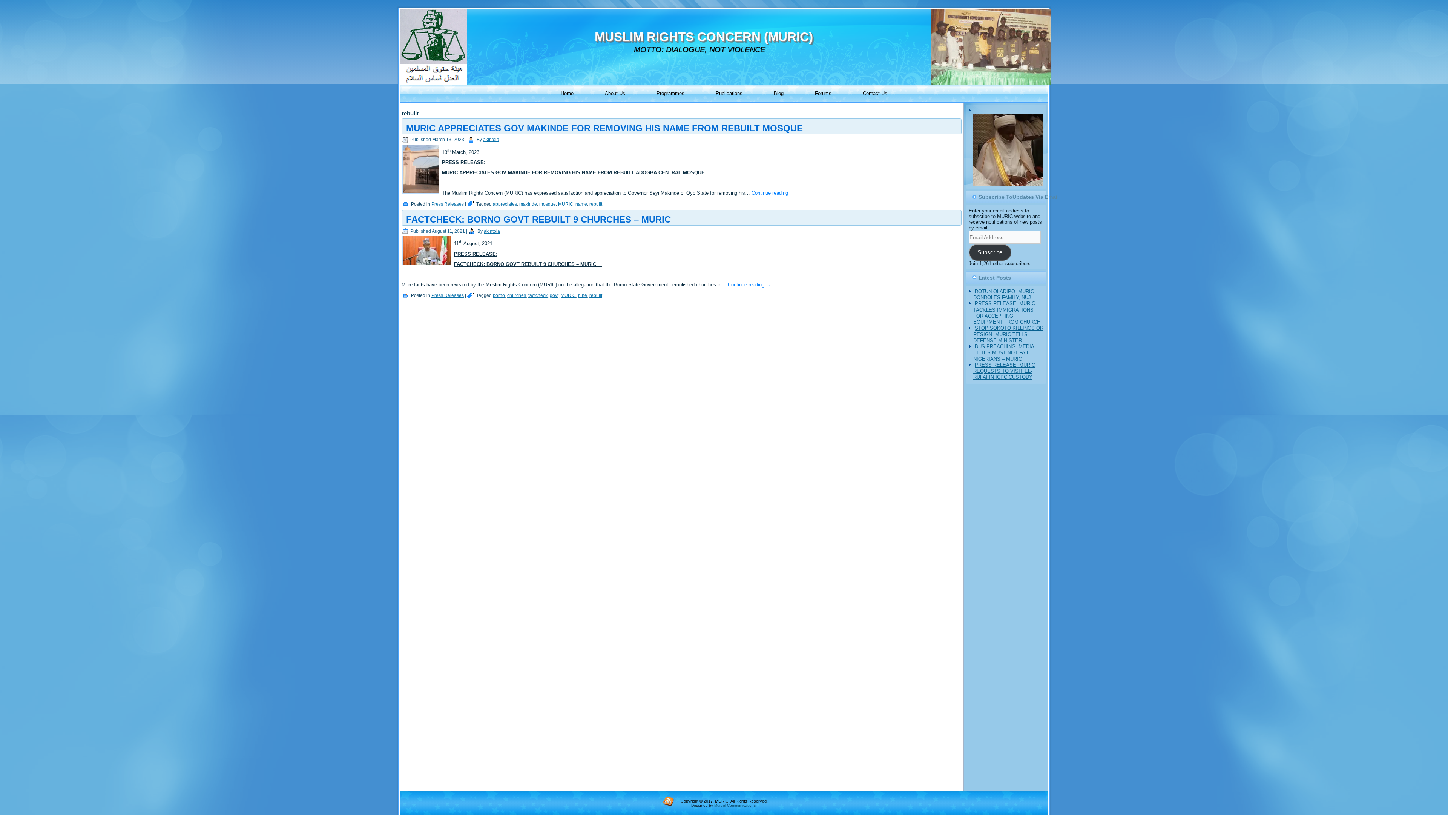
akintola (491, 139)
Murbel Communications (735, 805)
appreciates (505, 204)
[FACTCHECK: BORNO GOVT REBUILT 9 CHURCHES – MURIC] (428, 266)
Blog (779, 93)
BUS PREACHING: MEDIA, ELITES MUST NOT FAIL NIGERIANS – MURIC (1004, 353)
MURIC (565, 204)
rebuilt (595, 204)
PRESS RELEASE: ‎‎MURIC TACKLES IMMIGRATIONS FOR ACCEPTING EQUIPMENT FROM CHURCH (1006, 313)
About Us (615, 93)
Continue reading (773, 193)
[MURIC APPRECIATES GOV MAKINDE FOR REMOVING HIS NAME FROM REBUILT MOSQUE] (422, 194)
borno (499, 295)
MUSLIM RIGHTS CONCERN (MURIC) (704, 37)
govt (554, 295)
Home (567, 93)
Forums (823, 93)
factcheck (538, 295)
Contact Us (875, 93)
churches (516, 295)
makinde (528, 204)
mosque (547, 204)
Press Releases (447, 204)
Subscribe (989, 253)
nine (582, 295)
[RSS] (669, 801)
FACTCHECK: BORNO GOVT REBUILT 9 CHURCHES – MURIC (538, 219)
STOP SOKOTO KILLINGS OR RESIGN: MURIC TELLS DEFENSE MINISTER (1008, 335)
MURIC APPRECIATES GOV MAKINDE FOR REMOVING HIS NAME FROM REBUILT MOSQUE (604, 128)
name (581, 204)
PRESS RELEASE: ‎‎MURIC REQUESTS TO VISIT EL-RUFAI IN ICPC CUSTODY (1004, 372)
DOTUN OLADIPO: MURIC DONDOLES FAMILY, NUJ (1003, 295)
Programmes (670, 93)
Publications (729, 93)
